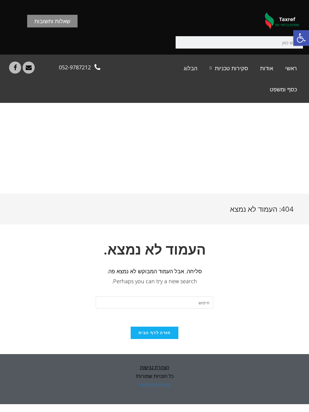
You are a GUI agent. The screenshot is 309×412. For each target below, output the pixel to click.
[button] (301, 38)
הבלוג (190, 68)
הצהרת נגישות (154, 367)
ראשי (291, 68)
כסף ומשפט (283, 89)
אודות (266, 68)
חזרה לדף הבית (155, 332)
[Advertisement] (154, 148)
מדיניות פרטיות (154, 385)
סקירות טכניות (231, 68)
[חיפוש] (182, 42)
